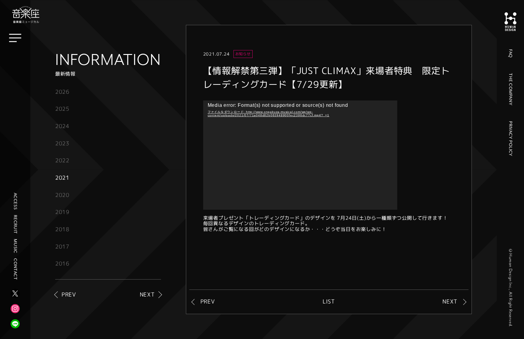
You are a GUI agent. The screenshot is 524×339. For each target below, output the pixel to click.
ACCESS (15, 201)
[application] (300, 155)
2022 (62, 160)
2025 (62, 109)
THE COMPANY (510, 89)
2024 (62, 126)
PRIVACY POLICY (510, 138)
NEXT (147, 295)
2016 (62, 263)
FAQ (510, 53)
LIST (329, 302)
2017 (62, 246)
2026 (62, 92)
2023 (62, 143)
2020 (62, 195)
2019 (62, 212)
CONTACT (15, 269)
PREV (69, 295)
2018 (62, 229)
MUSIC (15, 246)
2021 (62, 177)
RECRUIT (15, 224)
